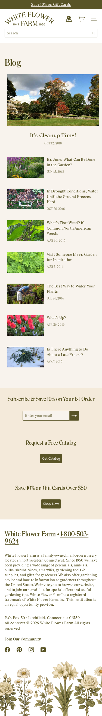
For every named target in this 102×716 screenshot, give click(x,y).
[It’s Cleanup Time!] (53, 100)
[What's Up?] (25, 325)
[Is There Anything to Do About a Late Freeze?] (25, 357)
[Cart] (81, 19)
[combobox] (51, 33)
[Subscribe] (74, 416)
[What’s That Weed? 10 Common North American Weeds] (25, 230)
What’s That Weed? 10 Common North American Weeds (69, 228)
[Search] (93, 33)
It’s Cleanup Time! (53, 135)
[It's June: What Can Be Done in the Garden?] (25, 167)
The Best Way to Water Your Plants (71, 289)
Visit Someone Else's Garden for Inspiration (72, 257)
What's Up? (56, 317)
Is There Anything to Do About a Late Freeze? (67, 352)
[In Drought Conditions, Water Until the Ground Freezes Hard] (25, 199)
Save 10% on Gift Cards (51, 4)
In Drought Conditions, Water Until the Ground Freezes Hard (72, 196)
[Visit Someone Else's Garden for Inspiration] (25, 262)
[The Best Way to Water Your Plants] (25, 294)
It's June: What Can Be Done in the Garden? (71, 162)
